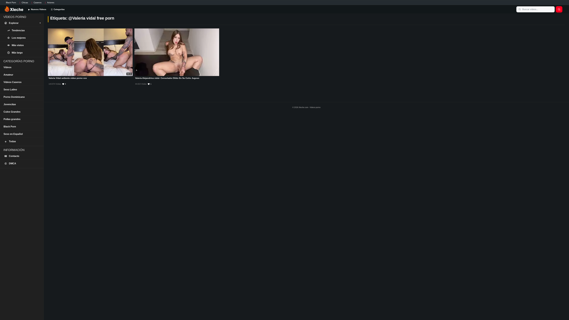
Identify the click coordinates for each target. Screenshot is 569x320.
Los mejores (19, 38)
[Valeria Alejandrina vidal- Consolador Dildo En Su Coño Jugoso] (176, 52)
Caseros (37, 2)
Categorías (59, 9)
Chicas (25, 2)
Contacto (11, 156)
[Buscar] (559, 9)
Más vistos (18, 45)
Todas (10, 141)
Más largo (17, 52)
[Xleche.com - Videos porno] (14, 9)
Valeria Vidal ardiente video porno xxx (68, 78)
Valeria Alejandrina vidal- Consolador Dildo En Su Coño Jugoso (167, 78)
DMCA (10, 163)
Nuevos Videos (38, 9)
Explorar (25, 23)
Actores (50, 2)
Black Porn (11, 2)
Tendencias (18, 30)
